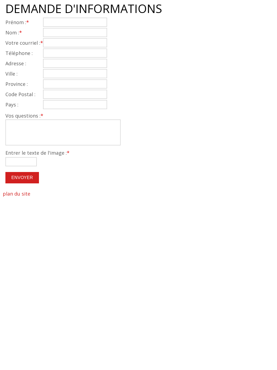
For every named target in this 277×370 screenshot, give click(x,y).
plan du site (16, 193)
